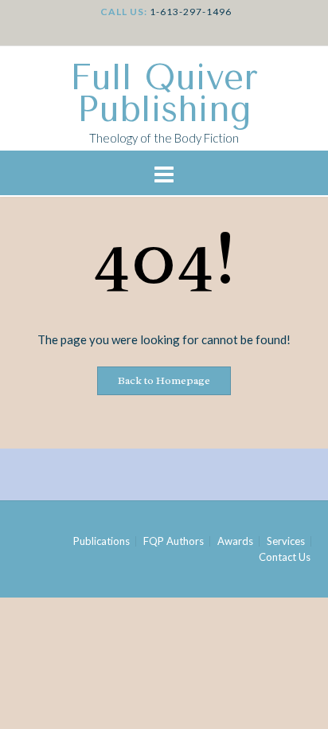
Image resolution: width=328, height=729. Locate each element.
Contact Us (284, 557)
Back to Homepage (164, 380)
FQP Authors (173, 541)
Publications (101, 541)
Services (286, 541)
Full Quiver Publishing (164, 94)
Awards (235, 541)
